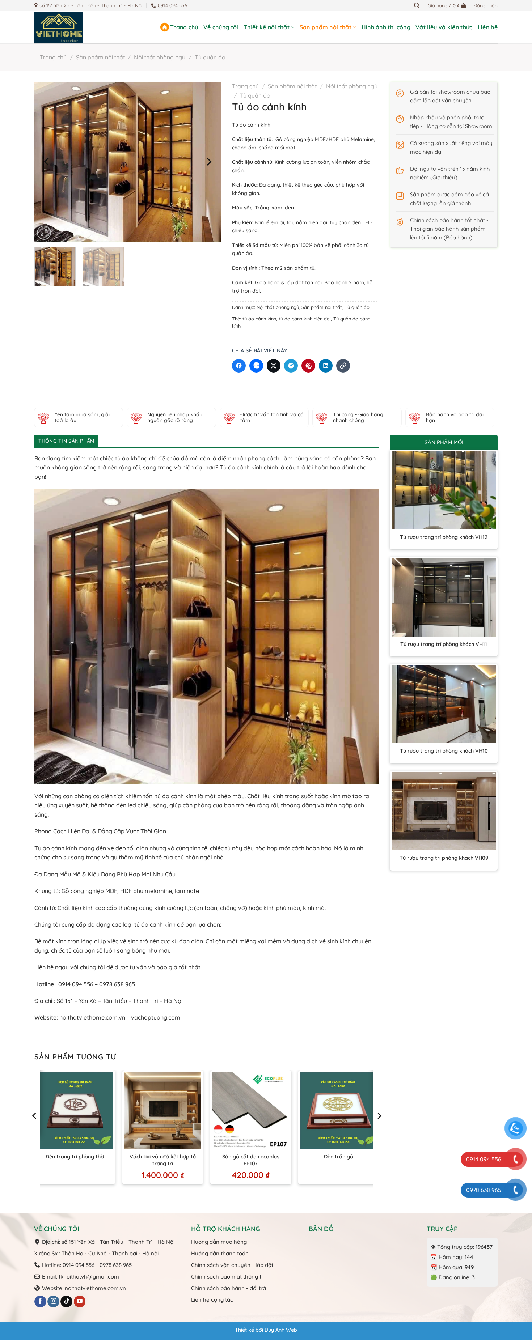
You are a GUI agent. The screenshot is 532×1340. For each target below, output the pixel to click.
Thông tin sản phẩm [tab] (66, 441)
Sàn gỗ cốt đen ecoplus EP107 (250, 1160)
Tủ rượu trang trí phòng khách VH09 (444, 858)
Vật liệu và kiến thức (444, 27)
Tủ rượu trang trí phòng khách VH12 (443, 536)
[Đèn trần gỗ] (338, 1110)
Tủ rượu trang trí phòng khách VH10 (444, 751)
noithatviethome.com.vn (91, 1017)
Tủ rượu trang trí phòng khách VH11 (443, 644)
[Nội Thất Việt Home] (70, 27)
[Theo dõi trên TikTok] (66, 1302)
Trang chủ (184, 27)
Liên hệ (488, 27)
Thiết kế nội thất (267, 27)
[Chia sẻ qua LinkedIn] (326, 366)
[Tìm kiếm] (416, 5)
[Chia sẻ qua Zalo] (256, 366)
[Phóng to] (44, 233)
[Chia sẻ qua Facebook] (239, 366)
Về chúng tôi (220, 27)
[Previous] (47, 162)
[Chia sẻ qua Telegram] (291, 366)
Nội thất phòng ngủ (159, 57)
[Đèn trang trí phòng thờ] (75, 1110)
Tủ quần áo (210, 57)
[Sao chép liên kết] (343, 366)
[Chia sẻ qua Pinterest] (308, 366)
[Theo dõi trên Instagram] (53, 1302)
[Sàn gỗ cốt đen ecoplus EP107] (251, 1110)
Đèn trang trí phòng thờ (75, 1156)
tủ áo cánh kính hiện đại (305, 319)
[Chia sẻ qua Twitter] (273, 366)
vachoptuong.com (155, 1017)
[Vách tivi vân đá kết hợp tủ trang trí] (163, 1110)
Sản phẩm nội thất (325, 27)
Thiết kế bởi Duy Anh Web (266, 1330)
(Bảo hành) (458, 237)
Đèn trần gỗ (338, 1156)
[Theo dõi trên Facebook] (40, 1302)
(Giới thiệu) (443, 177)
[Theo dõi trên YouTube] (80, 1302)
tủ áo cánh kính (259, 319)
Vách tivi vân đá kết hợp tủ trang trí (163, 1160)
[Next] (208, 162)
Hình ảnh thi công (386, 27)
